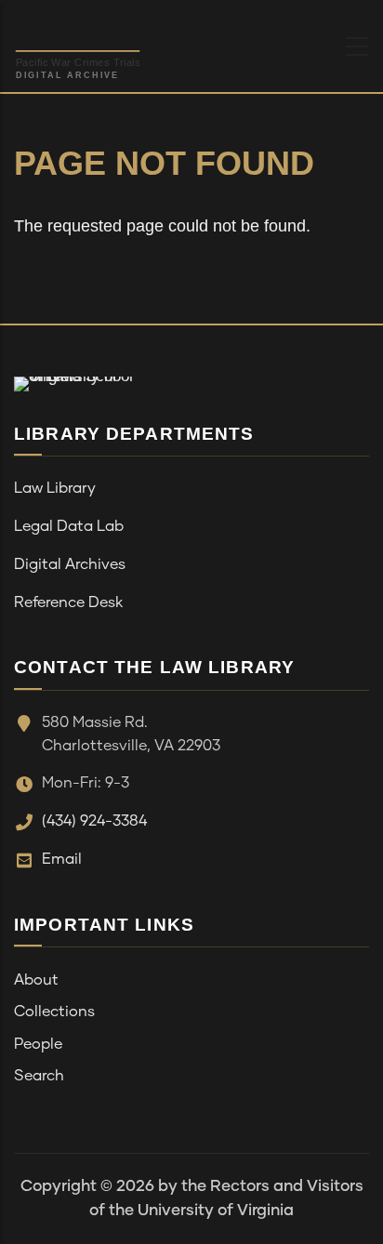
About (36, 980)
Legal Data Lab (69, 526)
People (38, 1044)
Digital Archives (69, 564)
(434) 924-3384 (94, 821)
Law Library (55, 488)
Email (62, 859)
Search (39, 1075)
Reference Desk (68, 602)
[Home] (124, 42)
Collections (54, 1011)
